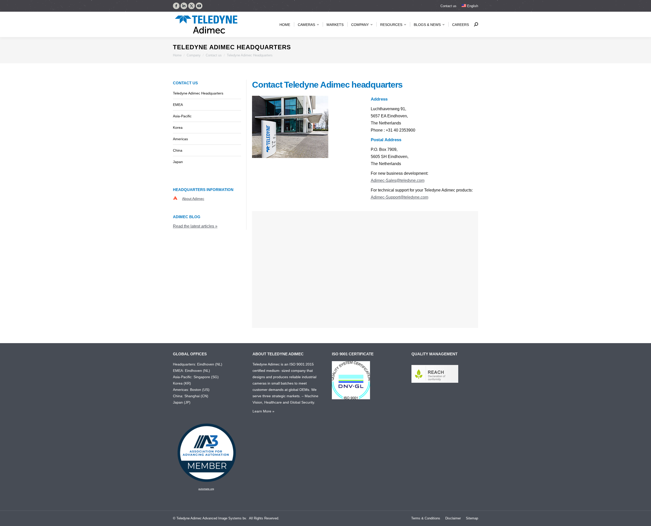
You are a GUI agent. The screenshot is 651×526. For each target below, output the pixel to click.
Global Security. (302, 402)
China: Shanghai (186, 396)
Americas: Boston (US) (191, 390)
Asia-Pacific (182, 116)
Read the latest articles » (195, 226)
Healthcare (273, 402)
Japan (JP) (181, 402)
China (177, 150)
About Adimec (193, 199)
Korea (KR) (182, 383)
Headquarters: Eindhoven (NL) (197, 364)
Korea (178, 127)
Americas (180, 139)
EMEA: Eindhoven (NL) (191, 371)
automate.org (206, 488)
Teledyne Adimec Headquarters (198, 93)
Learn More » (263, 411)
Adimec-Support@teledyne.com (399, 197)
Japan (178, 162)
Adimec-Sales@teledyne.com (397, 180)
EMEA (178, 105)
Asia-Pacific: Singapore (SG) (196, 377)
